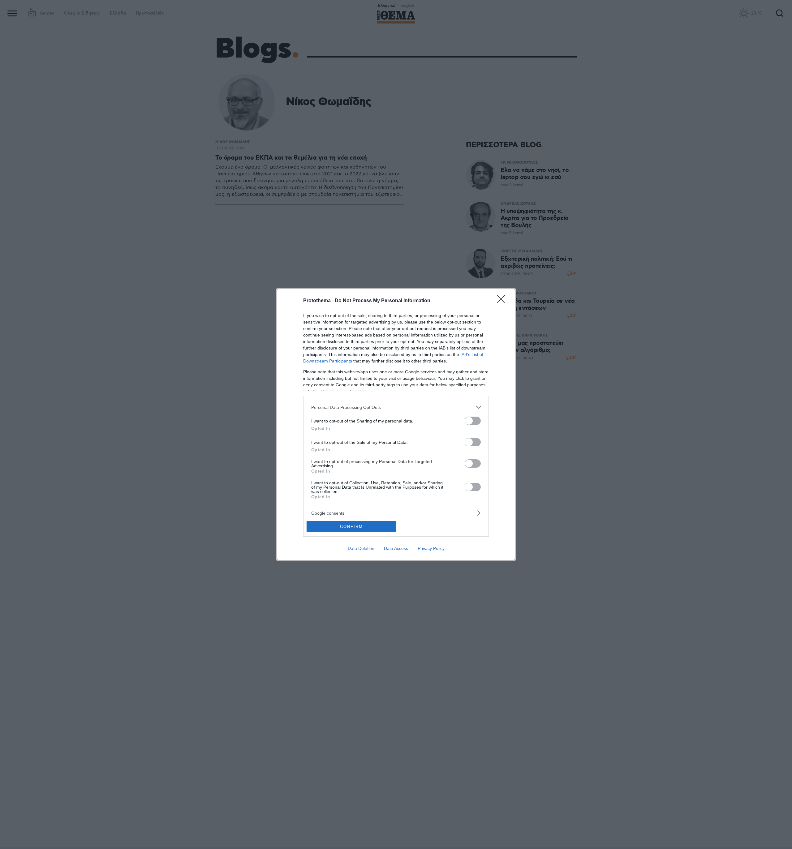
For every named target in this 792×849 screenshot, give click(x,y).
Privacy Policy (431, 548)
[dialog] (396, 424)
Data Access (396, 548)
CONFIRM (351, 526)
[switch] (473, 421)
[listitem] (396, 407)
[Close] (503, 301)
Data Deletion (361, 548)
